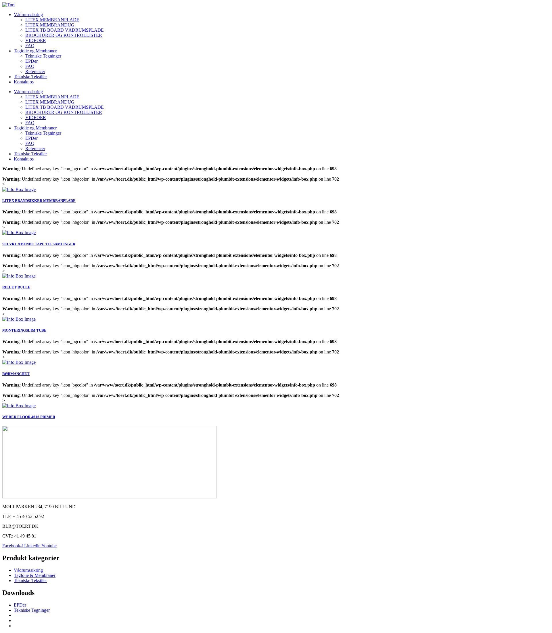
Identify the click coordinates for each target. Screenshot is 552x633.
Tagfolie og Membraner (35, 50)
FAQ (29, 45)
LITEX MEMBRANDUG (49, 24)
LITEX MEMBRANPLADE (52, 19)
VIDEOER (35, 40)
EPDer (31, 61)
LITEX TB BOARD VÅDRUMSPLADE (64, 30)
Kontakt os (24, 81)
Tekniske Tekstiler (30, 76)
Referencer (35, 71)
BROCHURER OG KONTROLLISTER (63, 35)
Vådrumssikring (28, 14)
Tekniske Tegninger (43, 55)
